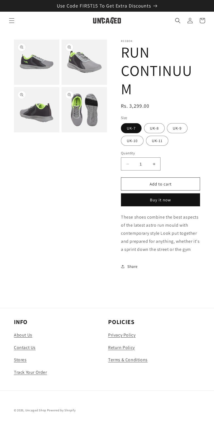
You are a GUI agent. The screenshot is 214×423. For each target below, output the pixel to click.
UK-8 (154, 128)
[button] (12, 20)
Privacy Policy (121, 335)
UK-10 (132, 140)
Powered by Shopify (61, 410)
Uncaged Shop (35, 410)
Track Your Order (30, 372)
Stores (20, 360)
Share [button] (132, 266)
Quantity (128, 153)
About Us (23, 335)
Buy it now (160, 199)
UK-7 (131, 128)
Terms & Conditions (128, 360)
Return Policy (121, 347)
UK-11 (157, 140)
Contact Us (25, 347)
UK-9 (177, 128)
